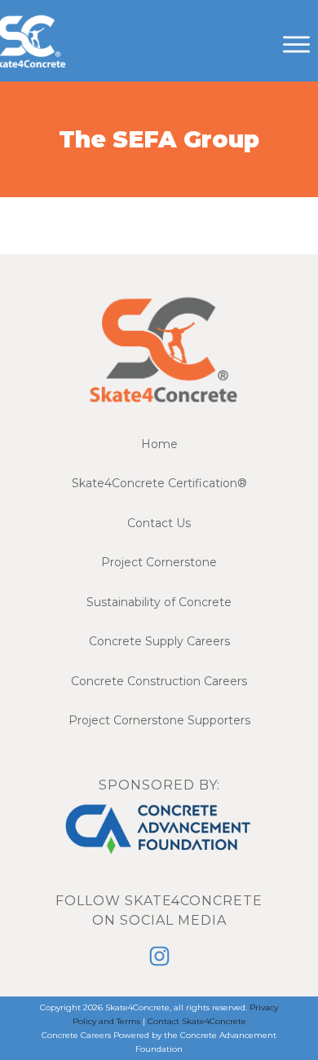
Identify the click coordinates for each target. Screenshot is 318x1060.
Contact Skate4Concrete (197, 1021)
